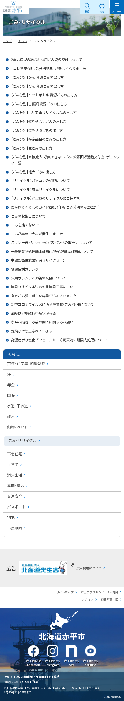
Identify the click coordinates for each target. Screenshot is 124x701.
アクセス (87, 599)
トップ (7, 40)
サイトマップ (65, 592)
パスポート (16, 506)
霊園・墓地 (15, 485)
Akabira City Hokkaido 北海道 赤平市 (14, 7)
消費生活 (14, 475)
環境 (11, 416)
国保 (11, 395)
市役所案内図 (109, 599)
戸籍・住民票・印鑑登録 (26, 363)
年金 (11, 384)
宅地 (11, 517)
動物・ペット (17, 427)
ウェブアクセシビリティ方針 (99, 592)
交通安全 (14, 496)
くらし (22, 40)
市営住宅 (14, 454)
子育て (12, 464)
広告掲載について (89, 568)
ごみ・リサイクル (22, 440)
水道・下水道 (17, 406)
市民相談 (14, 528)
